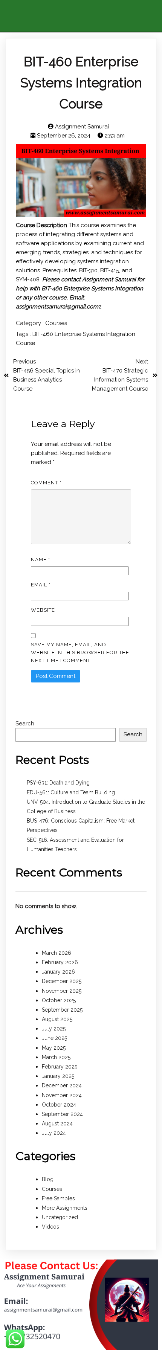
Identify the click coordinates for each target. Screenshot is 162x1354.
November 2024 (62, 1095)
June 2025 (54, 1038)
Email (40, 585)
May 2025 (54, 1048)
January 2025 (58, 1076)
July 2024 (54, 1133)
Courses (56, 323)
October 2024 (59, 1105)
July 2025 (54, 1029)
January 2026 (58, 972)
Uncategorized (60, 1217)
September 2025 (62, 1010)
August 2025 (57, 1019)
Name (40, 559)
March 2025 (56, 1057)
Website (43, 610)
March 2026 (56, 953)
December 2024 (62, 1085)
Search (24, 723)
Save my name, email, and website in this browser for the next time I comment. (80, 652)
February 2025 (59, 1067)
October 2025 (59, 1000)
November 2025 (61, 991)
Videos (50, 1227)
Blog (47, 1179)
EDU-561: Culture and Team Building (71, 792)
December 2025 (61, 981)
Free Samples (58, 1198)
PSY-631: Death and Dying (58, 783)
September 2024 (62, 1114)
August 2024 (57, 1123)
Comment (46, 482)
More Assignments (64, 1208)
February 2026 (60, 962)
